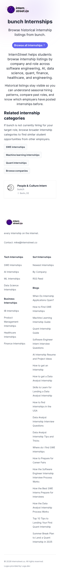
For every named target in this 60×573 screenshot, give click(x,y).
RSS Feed (38, 278)
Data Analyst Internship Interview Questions (43, 421)
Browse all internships (28, 45)
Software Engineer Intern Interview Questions (43, 343)
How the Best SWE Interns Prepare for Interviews (43, 492)
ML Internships (12, 278)
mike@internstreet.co (25, 242)
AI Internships (11, 271)
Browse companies (17, 170)
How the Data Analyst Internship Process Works (42, 507)
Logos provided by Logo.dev (17, 566)
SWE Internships (13, 265)
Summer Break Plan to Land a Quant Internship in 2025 (43, 537)
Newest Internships (43, 265)
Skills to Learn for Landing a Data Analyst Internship (42, 391)
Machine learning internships (23, 154)
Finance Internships (14, 343)
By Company (40, 271)
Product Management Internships (11, 321)
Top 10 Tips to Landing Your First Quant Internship (42, 522)
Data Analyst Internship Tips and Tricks (43, 436)
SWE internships (15, 147)
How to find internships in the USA (42, 406)
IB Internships (11, 310)
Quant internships (16, 162)
